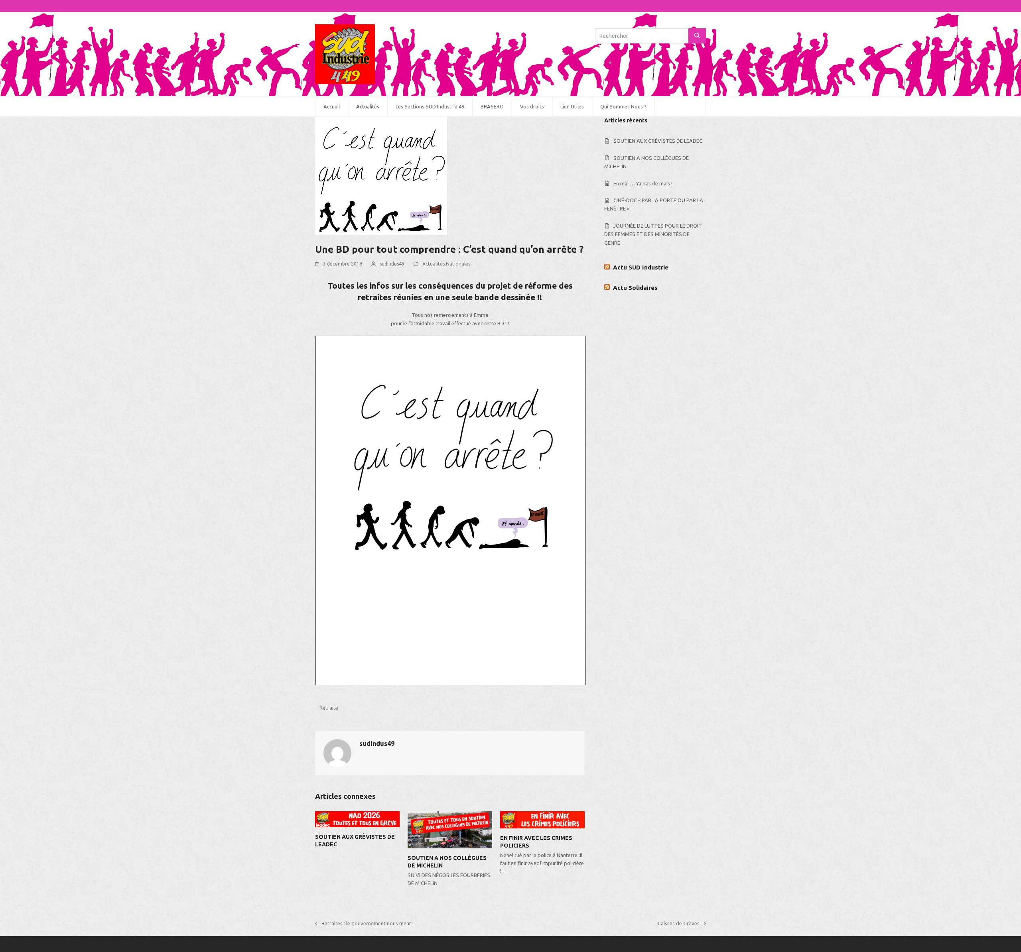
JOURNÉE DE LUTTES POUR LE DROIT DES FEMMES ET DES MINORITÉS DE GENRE (653, 234)
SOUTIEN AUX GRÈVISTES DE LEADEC (657, 141)
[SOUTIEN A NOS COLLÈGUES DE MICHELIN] (450, 829)
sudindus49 (392, 263)
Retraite (328, 707)
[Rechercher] (697, 35)
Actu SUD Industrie (640, 267)
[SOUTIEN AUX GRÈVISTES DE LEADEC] (357, 818)
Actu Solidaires (635, 287)
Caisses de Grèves (679, 924)
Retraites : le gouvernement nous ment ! (364, 924)
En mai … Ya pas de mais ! (642, 183)
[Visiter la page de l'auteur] (337, 752)
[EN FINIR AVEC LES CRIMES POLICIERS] (542, 819)
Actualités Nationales (446, 263)
